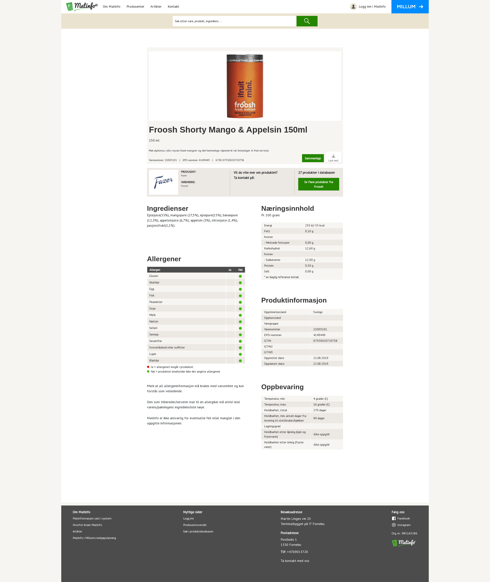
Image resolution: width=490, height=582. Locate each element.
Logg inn (188, 518)
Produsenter (135, 6)
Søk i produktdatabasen (198, 531)
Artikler (156, 6)
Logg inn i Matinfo (372, 6)
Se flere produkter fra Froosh (318, 184)
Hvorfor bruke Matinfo (87, 525)
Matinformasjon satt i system (92, 518)
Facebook (403, 518)
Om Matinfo (111, 6)
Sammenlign (313, 158)
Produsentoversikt (195, 525)
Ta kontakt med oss (295, 560)
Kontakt (173, 6)
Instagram (404, 525)
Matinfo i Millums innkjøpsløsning (94, 538)
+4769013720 (297, 551)
